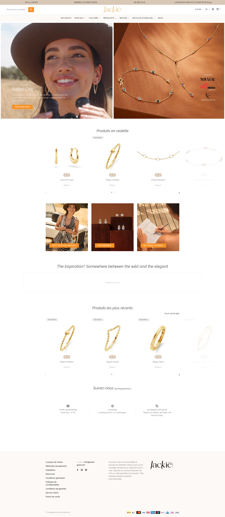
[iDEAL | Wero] (129, 513)
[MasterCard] (138, 513)
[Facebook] (78, 470)
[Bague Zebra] (158, 338)
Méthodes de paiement (56, 466)
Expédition (50, 470)
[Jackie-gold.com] (161, 465)
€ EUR (198, 9)
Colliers (93, 18)
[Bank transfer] (177, 513)
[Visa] (143, 513)
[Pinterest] (86, 470)
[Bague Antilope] (112, 156)
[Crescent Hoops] (67, 156)
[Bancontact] (134, 513)
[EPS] (172, 513)
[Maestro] (158, 513)
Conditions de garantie (56, 489)
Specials (79, 18)
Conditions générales (55, 478)
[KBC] (167, 513)
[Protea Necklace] (158, 156)
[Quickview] (65, 175)
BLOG (160, 18)
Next (179, 193)
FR (206, 9)
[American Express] (153, 513)
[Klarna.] (148, 513)
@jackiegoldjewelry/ (123, 389)
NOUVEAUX (66, 18)
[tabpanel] (56, 71)
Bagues (123, 18)
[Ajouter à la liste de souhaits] (68, 175)
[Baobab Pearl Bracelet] (204, 156)
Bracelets (108, 18)
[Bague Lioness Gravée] (204, 338)
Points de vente (53, 497)
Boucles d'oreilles (143, 18)
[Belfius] (163, 513)
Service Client (52, 493)
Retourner (50, 474)
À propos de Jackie (54, 462)
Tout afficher (171, 314)
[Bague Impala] (112, 338)
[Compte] (213, 9)
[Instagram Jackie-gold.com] (82, 470)
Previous (46, 193)
